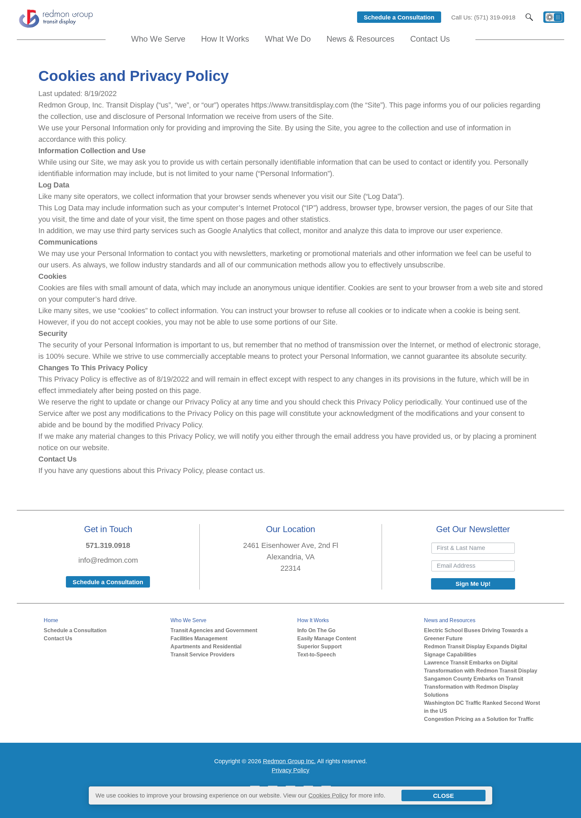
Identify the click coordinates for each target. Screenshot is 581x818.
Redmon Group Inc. (289, 761)
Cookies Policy (328, 795)
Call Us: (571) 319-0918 (483, 17)
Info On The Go (316, 630)
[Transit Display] (55, 27)
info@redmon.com (108, 560)
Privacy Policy (290, 770)
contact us (246, 470)
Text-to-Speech (316, 654)
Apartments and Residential (205, 646)
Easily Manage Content (326, 638)
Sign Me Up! (473, 583)
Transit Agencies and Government (213, 630)
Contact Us (58, 638)
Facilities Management (198, 638)
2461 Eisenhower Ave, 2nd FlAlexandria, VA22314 (290, 556)
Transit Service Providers (202, 654)
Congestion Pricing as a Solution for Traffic (479, 719)
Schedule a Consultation (75, 630)
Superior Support (319, 646)
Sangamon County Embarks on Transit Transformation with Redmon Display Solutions (473, 687)
